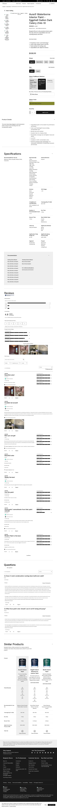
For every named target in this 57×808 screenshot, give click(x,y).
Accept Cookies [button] (52, 804)
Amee (5, 404)
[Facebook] (32, 752)
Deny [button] (46, 804)
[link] (51, 1)
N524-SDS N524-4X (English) (13, 268)
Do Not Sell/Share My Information (7, 773)
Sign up (4, 752)
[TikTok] (53, 752)
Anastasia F (6, 376)
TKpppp (5, 610)
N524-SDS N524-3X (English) (13, 261)
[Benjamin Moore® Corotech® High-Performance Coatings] (8, 789)
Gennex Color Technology (42, 141)
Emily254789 (6, 512)
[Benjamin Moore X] (45, 752)
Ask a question (9, 567)
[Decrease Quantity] (30, 112)
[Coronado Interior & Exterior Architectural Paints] (42, 789)
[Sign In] (49, 1)
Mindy (5, 577)
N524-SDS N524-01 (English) (13, 270)
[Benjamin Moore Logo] (6, 3)
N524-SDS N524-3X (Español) (13, 274)
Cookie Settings (12, 806)
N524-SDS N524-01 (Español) (13, 279)
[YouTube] (40, 752)
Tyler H (6, 437)
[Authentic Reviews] (9, 295)
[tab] (6, 16)
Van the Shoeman (7, 537)
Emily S (6, 457)
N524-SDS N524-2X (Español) (13, 277)
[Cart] (53, 1)
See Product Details (32, 39)
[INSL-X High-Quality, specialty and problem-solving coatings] (25, 789)
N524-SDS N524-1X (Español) (13, 272)
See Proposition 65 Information (28, 269)
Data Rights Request (7, 775)
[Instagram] (34, 752)
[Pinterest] (42, 752)
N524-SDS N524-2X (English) (13, 263)
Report (16, 397)
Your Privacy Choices (7, 777)
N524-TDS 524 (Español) (26, 263)
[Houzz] (48, 752)
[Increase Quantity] (34, 112)
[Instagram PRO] (37, 753)
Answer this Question (46, 583)
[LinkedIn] (50, 752)
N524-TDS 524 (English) (26, 261)
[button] (17, 1)
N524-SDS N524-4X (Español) (13, 281)
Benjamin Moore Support (9, 600)
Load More (28, 555)
